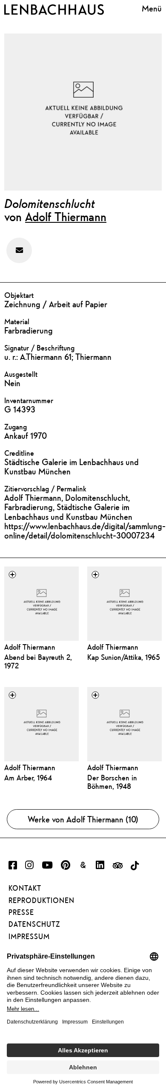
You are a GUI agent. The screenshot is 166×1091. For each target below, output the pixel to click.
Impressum (29, 936)
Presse (21, 912)
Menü (152, 8)
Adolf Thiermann (65, 216)
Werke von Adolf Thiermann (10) (83, 819)
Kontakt (25, 888)
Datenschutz (34, 924)
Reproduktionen (41, 900)
